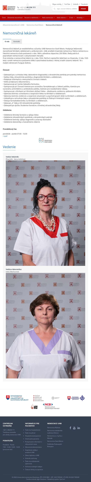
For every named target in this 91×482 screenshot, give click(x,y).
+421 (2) (28, 7)
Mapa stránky (56, 4)
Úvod (3, 18)
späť (5, 136)
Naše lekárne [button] (61, 18)
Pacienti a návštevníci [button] (31, 18)
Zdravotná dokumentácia (33, 447)
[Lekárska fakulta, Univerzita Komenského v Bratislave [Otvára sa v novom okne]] (55, 398)
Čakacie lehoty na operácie (34, 470)
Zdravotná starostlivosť (15, 18)
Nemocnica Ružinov (53, 428)
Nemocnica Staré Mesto (35, 25)
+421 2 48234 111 (9, 430)
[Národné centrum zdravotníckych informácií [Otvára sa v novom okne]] (51, 406)
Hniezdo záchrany (31, 458)
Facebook (84, 4)
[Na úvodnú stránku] (9, 8)
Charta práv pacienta (32, 439)
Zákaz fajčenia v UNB (32, 455)
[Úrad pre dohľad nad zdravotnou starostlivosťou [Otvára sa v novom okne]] (39, 398)
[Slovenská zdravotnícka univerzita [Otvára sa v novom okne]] (75, 398)
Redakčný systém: (53, 479)
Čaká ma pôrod (30, 433)
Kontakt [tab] (16, 41)
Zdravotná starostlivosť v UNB (13, 25)
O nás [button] (71, 18)
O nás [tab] (7, 41)
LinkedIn (75, 4)
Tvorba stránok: (31, 479)
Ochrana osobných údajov (33, 467)
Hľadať (83, 9)
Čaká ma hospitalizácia (32, 430)
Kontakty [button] (79, 18)
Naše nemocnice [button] (47, 18)
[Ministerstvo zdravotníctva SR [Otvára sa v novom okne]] (17, 398)
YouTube (67, 4)
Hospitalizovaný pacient (33, 436)
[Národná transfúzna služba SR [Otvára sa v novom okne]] (34, 406)
